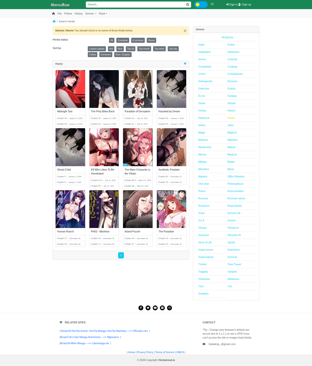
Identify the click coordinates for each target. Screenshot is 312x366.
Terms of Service (165, 352)
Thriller (202, 264)
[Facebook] (140, 307)
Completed (204, 66)
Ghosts (232, 103)
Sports (231, 242)
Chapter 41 (129, 124)
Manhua (203, 139)
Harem (231, 110)
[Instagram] (169, 307)
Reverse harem (236, 198)
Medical (232, 154)
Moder (231, 161)
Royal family (235, 205)
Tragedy (203, 271)
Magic (201, 132)
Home (131, 352)
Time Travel (234, 264)
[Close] (185, 30)
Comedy (232, 59)
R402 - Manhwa (100, 231)
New (120, 48)
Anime (202, 59)
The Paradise (166, 231)
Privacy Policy (145, 352)
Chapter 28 (129, 238)
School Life (234, 213)
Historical (203, 118)
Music (231, 169)
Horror (231, 118)
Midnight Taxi (64, 111)
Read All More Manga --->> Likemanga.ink (84, 343)
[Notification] (212, 4)
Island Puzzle (132, 231)
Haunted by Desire (169, 111)
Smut (201, 213)
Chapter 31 (96, 118)
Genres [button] (89, 13)
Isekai (201, 125)
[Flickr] (162, 307)
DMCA (180, 352)
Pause (151, 40)
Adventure (233, 52)
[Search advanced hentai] (185, 63)
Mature (231, 147)
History (79, 13)
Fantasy (232, 96)
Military (202, 161)
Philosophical (235, 183)
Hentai (202, 110)
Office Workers (236, 176)
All (111, 40)
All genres (227, 37)
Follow (68, 13)
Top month (144, 48)
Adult (201, 44)
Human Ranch (65, 231)
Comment (106, 54)
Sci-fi (201, 220)
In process (138, 40)
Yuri (230, 286)
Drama (231, 88)
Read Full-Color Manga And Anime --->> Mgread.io (89, 337)
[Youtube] (155, 307)
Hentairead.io (167, 360)
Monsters (203, 169)
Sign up (246, 4)
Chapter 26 (62, 244)
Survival (232, 257)
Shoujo (202, 227)
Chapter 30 (96, 124)
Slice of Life (205, 242)
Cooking (232, 66)
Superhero (234, 249)
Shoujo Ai (233, 227)
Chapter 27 (62, 238)
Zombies (203, 293)
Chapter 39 (62, 124)
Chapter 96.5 (130, 180)
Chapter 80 (163, 176)
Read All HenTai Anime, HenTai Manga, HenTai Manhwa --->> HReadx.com (104, 331)
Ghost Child (64, 169)
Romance (204, 205)
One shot (203, 183)
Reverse (203, 198)
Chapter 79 (163, 182)
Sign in (233, 4)
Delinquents (205, 81)
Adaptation (204, 52)
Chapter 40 (62, 118)
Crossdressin (235, 74)
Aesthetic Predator (169, 169)
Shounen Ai (234, 235)
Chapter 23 (163, 244)
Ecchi (201, 96)
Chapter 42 (129, 118)
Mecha (202, 154)
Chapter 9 (61, 176)
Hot (60, 13)
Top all (130, 48)
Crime (201, 74)
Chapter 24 (163, 238)
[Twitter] (148, 307)
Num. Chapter (123, 54)
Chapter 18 (96, 238)
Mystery (202, 176)
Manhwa (232, 139)
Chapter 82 (163, 124)
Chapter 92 (96, 186)
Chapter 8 (61, 182)
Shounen (203, 235)
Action (231, 44)
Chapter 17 (96, 244)
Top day (173, 48)
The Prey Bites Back (103, 111)
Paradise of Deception (137, 111)
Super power (205, 249)
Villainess (204, 279)
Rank (102, 13)
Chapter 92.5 (96, 180)
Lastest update (96, 48)
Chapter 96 (129, 186)
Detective (203, 88)
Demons (232, 81)
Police (202, 191)
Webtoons (233, 279)
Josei (231, 125)
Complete (123, 40)
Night (204, 4)
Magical (232, 132)
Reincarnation (236, 191)
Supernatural (205, 257)
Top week (159, 48)
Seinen (232, 220)
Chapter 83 (163, 118)
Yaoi (201, 286)
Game (201, 103)
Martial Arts (204, 147)
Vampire (232, 271)
